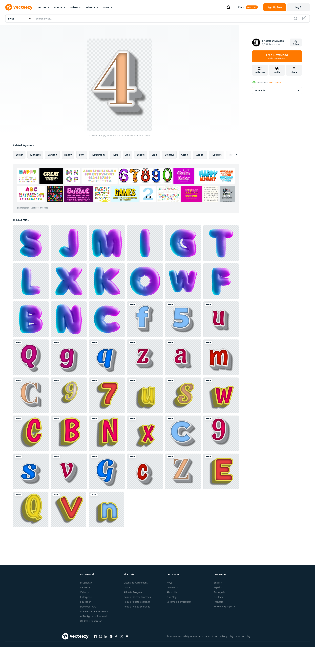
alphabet (35, 154)
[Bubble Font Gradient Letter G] (183, 243)
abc (127, 154)
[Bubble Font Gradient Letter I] (145, 243)
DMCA (127, 587)
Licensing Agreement (135, 582)
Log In (298, 7)
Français (218, 601)
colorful (169, 154)
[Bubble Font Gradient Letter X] (69, 281)
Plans (241, 7)
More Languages (223, 606)
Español (218, 587)
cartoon (52, 154)
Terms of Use (211, 636)
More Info (260, 90)
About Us (172, 592)
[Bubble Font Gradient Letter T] (221, 243)
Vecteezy (85, 587)
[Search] (296, 19)
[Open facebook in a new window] (95, 636)
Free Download (277, 56)
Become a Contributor (179, 601)
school (141, 154)
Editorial (90, 7)
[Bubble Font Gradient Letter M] (107, 243)
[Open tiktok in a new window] (116, 636)
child (155, 154)
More (106, 7)
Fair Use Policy (243, 636)
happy (68, 154)
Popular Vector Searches (137, 597)
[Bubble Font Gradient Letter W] (183, 281)
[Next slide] (233, 155)
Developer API (88, 606)
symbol (200, 154)
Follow (296, 44)
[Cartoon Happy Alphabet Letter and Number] (145, 319)
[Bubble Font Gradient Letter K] (107, 281)
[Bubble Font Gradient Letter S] (31, 243)
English (218, 582)
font (81, 154)
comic (184, 154)
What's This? (275, 82)
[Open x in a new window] (121, 636)
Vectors (42, 7)
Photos (58, 7)
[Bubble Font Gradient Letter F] (221, 281)
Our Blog (172, 597)
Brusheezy (86, 582)
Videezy (84, 592)
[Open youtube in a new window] (127, 636)
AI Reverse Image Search (94, 611)
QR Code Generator (91, 621)
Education (85, 601)
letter (19, 154)
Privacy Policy (226, 636)
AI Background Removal (93, 616)
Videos (74, 7)
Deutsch (218, 597)
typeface (216, 154)
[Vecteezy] (18, 7)
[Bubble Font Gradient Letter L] (31, 281)
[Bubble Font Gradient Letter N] (69, 319)
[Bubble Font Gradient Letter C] (107, 319)
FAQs (169, 582)
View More (227, 194)
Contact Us (173, 587)
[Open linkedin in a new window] (106, 636)
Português (219, 592)
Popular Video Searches (137, 606)
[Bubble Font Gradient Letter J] (69, 243)
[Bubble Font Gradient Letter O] (145, 281)
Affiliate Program (133, 592)
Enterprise (86, 597)
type (115, 154)
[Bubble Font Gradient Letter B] (31, 319)
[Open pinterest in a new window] (111, 636)
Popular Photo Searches (137, 601)
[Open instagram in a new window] (100, 636)
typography (98, 154)
